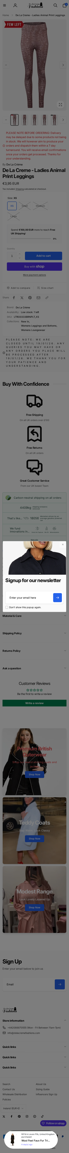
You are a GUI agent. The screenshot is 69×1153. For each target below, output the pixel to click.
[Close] (62, 544)
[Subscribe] (57, 597)
